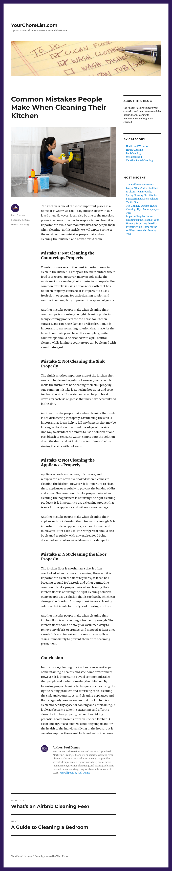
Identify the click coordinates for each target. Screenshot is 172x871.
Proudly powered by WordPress (51, 856)
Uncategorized (134, 156)
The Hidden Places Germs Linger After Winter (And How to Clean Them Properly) (142, 188)
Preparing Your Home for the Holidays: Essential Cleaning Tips (141, 230)
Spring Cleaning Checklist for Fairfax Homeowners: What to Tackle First (142, 199)
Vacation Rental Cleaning (139, 160)
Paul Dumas (18, 215)
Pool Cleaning (133, 153)
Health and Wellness (137, 146)
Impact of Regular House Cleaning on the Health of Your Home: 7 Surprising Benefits (142, 220)
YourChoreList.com (34, 25)
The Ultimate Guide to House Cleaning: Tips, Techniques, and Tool (143, 209)
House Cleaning (20, 224)
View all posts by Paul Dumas (74, 772)
